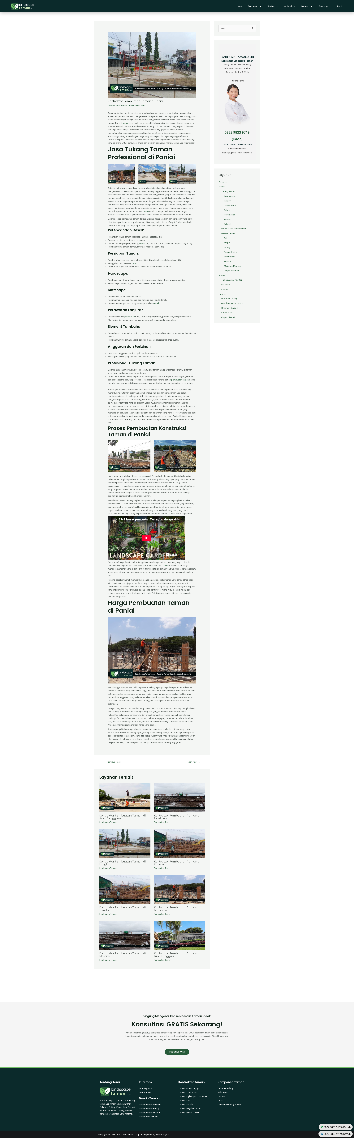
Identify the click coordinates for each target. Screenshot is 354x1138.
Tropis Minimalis (231, 270)
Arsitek (271, 6)
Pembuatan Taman (118, 105)
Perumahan (229, 214)
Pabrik (227, 210)
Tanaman (253, 6)
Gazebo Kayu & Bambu (232, 303)
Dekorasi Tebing (229, 298)
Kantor (227, 200)
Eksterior (225, 284)
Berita (340, 6)
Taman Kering (230, 252)
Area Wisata (229, 196)
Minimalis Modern (232, 265)
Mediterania (229, 256)
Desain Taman (228, 233)
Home (239, 6)
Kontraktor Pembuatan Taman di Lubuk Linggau (177, 954)
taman (125, 123)
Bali (225, 238)
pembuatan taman (180, 379)
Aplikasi (288, 6)
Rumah (227, 219)
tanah (134, 263)
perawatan (129, 316)
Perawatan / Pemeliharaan (233, 228)
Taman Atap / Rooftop (232, 279)
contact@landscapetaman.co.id (237, 144)
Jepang (227, 247)
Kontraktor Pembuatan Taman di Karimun (177, 863)
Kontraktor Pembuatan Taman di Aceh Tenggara (122, 817)
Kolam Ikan (226, 312)
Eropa (227, 242)
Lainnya (305, 6)
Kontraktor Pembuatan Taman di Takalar (122, 908)
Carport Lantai (228, 317)
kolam (142, 243)
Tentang (323, 6)
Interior (224, 289)
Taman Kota (230, 205)
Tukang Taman (228, 191)
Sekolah (227, 223)
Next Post (194, 761)
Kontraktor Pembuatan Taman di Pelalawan (177, 817)
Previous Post (112, 761)
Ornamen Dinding (229, 307)
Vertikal (227, 261)
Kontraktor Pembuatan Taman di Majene (122, 954)
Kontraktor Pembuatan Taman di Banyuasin (177, 908)
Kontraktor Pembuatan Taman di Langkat (122, 863)
